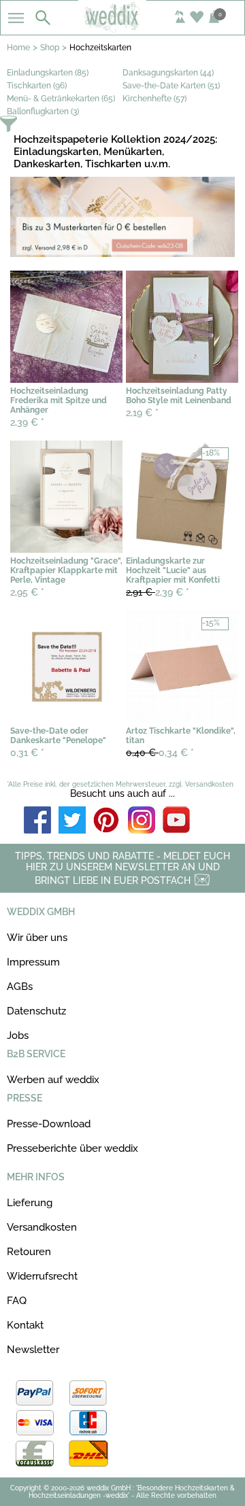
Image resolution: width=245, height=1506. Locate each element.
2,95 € (27, 592)
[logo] (122, 28)
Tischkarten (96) (37, 85)
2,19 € (142, 412)
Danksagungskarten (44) (168, 73)
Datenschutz (36, 1011)
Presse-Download (49, 1124)
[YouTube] (176, 821)
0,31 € (27, 752)
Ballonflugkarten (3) (43, 111)
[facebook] (37, 821)
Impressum (33, 962)
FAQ (17, 1301)
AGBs (20, 986)
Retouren (29, 1252)
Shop (49, 47)
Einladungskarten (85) (47, 73)
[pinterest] (107, 821)
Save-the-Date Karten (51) (171, 85)
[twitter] (72, 821)
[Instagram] (141, 821)
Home (18, 47)
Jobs (18, 1035)
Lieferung (29, 1203)
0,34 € (160, 752)
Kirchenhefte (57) (154, 98)
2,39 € (27, 422)
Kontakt (25, 1325)
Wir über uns (37, 937)
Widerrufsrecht (42, 1276)
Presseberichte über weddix (72, 1148)
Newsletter (33, 1350)
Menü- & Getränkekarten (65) (61, 98)
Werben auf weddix (53, 1080)
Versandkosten (42, 1227)
